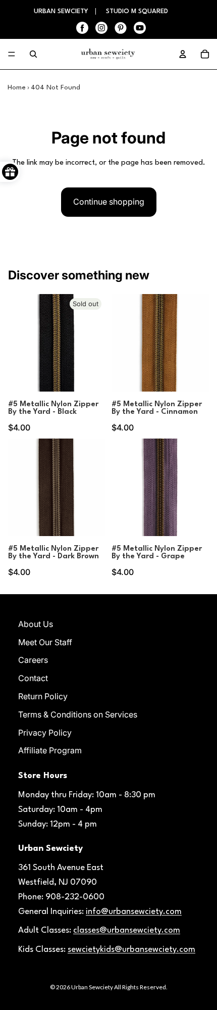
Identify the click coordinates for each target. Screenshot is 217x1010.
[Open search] (33, 54)
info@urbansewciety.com (134, 911)
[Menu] (11, 54)
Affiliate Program (50, 750)
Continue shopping (108, 202)
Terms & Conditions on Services (77, 714)
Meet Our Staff (45, 642)
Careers (33, 660)
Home (17, 87)
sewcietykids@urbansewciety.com (131, 949)
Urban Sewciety (92, 987)
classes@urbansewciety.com (126, 930)
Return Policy (43, 696)
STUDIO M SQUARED (137, 11)
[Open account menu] (183, 54)
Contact (33, 678)
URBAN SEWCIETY (62, 11)
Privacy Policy (45, 733)
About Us (35, 624)
